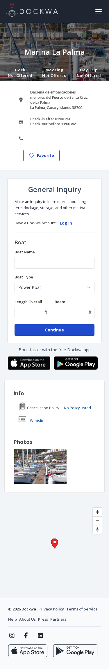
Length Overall (28, 301)
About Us (27, 619)
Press (43, 619)
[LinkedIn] (40, 635)
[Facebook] (26, 635)
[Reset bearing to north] (97, 529)
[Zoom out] (97, 520)
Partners (58, 619)
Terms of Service (82, 609)
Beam (60, 301)
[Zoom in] (97, 512)
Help (12, 619)
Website (37, 420)
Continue (54, 330)
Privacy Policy (51, 609)
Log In (66, 223)
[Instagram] (11, 635)
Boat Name (25, 252)
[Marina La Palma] (40, 466)
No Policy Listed (77, 407)
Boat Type (24, 277)
